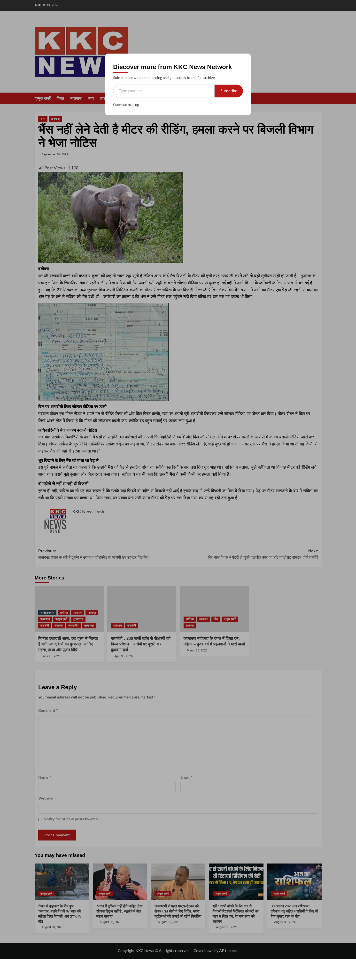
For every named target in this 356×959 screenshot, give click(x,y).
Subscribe (228, 91)
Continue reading (126, 105)
